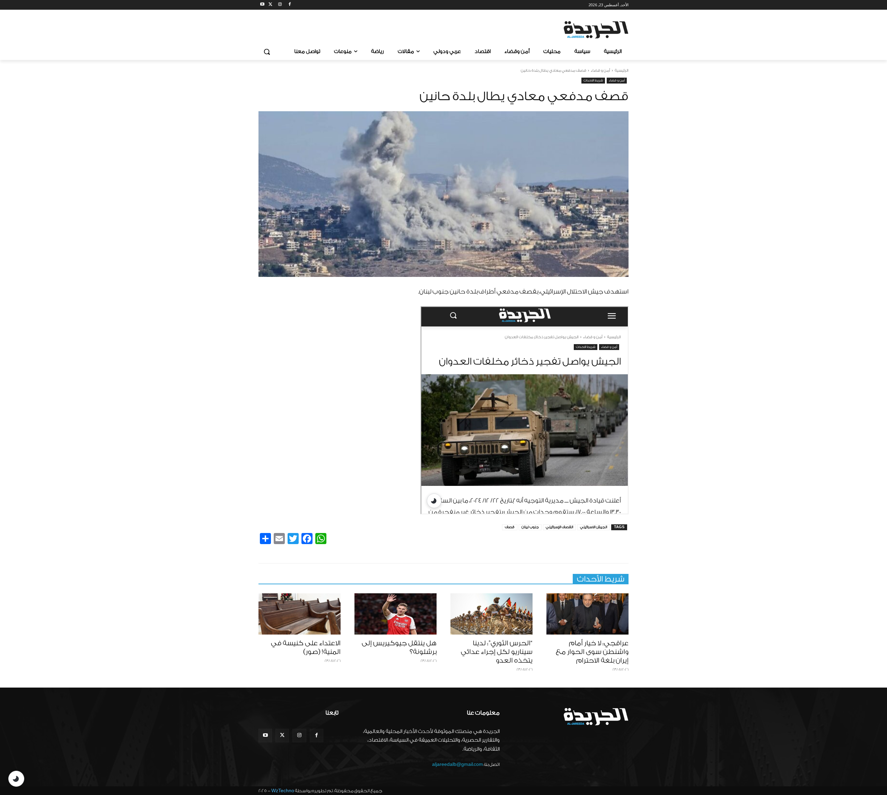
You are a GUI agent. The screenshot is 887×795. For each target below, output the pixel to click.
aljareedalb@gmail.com (457, 764)
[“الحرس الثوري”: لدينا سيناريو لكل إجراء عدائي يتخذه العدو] (491, 614)
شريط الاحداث (593, 80)
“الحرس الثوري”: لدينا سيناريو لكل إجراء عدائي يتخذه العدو (497, 651)
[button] (266, 51)
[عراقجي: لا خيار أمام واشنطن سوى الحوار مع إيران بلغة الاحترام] (587, 614)
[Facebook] (289, 5)
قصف (510, 527)
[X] (270, 5)
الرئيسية (622, 70)
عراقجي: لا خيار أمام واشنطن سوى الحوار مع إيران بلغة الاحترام (592, 651)
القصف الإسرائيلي (559, 527)
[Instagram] (280, 5)
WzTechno (282, 790)
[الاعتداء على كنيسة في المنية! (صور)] (299, 614)
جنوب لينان (530, 527)
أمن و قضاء (600, 70)
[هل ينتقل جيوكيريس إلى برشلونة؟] (395, 614)
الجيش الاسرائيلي (593, 527)
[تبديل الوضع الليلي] (16, 779)
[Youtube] (262, 5)
